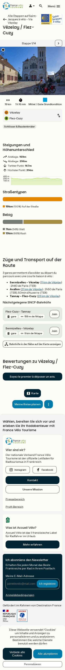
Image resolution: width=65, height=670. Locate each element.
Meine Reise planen (28, 404)
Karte (35, 393)
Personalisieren (32, 664)
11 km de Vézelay (51, 282)
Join (54, 314)
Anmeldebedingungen (20, 595)
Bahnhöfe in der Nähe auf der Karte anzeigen (35, 344)
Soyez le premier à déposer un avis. (32, 376)
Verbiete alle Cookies (17, 654)
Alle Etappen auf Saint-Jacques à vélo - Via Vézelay (22, 19)
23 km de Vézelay (48, 296)
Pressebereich (15, 499)
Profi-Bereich (14, 506)
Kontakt (32, 480)
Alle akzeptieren (48, 653)
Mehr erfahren (32, 544)
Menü (51, 6)
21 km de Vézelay (31, 289)
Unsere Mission (33, 489)
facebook (47, 469)
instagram (20, 469)
